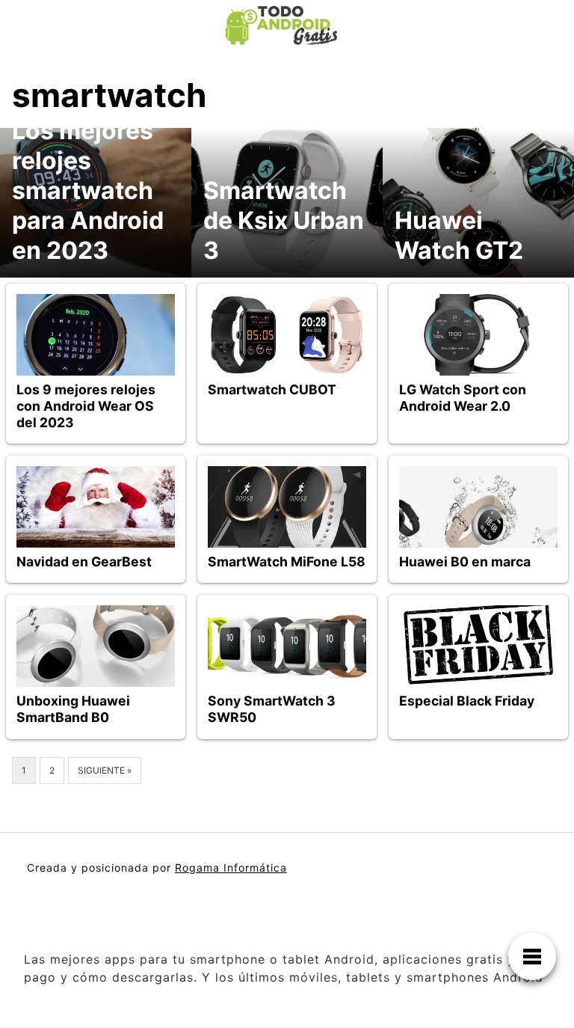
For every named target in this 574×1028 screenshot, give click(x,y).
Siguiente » (105, 770)
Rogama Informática (231, 867)
